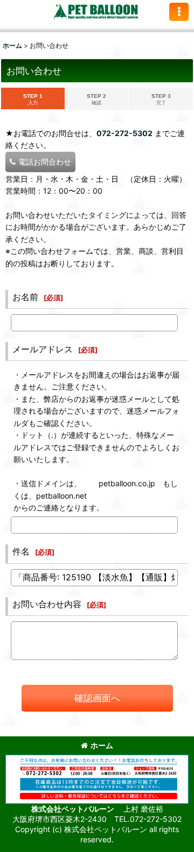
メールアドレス (42, 349)
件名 (21, 551)
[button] (179, 12)
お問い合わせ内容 (46, 604)
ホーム (102, 745)
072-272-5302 (124, 133)
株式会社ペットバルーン (73, 808)
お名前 (25, 297)
